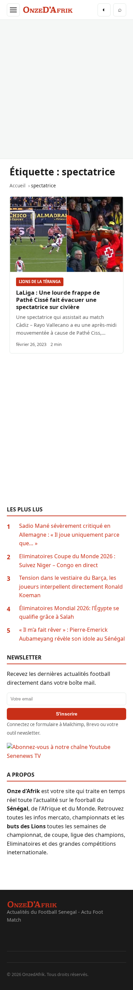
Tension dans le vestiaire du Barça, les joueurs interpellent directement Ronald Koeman (71, 586)
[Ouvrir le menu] (13, 9)
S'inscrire (66, 714)
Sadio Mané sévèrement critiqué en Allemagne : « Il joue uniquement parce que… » (69, 534)
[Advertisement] (66, 89)
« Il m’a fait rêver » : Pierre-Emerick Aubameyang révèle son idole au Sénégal (72, 634)
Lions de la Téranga (40, 281)
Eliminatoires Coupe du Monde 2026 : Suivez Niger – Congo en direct (67, 560)
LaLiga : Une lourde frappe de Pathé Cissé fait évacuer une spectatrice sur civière (58, 300)
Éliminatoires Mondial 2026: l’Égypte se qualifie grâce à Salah (69, 612)
